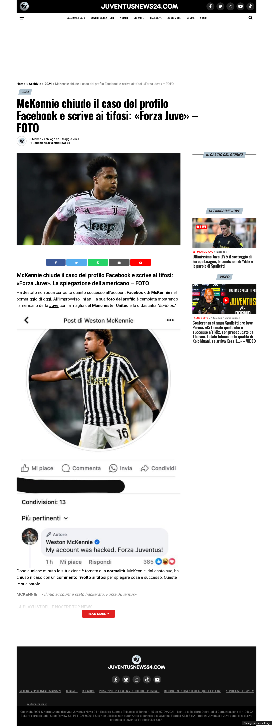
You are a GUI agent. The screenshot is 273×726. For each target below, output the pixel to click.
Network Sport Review (240, 691)
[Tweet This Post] (77, 262)
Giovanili (139, 17)
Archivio (35, 84)
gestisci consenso (37, 704)
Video (203, 17)
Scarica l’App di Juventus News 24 (40, 691)
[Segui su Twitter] (126, 680)
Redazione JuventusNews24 (51, 142)
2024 (48, 84)
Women (124, 17)
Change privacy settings (257, 723)
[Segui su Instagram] (136, 680)
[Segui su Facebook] (116, 680)
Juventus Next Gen (102, 17)
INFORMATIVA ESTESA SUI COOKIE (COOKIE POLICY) (192, 691)
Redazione (88, 691)
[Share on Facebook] (56, 262)
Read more (97, 614)
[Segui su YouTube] (157, 680)
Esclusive (156, 17)
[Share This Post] (98, 262)
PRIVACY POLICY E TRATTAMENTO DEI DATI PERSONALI (129, 691)
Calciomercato (76, 17)
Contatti (72, 691)
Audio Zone (174, 17)
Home (21, 84)
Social (190, 17)
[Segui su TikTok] (147, 680)
